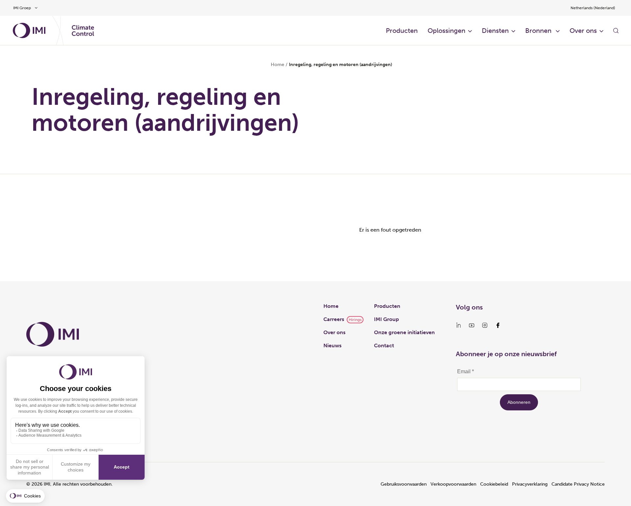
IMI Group (386, 319)
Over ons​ (583, 30)
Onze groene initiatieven (404, 332)
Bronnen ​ (539, 30)
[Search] (616, 30)
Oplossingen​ (446, 30)
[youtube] (471, 325)
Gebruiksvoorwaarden (404, 484)
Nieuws (332, 345)
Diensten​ (495, 30)
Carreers (333, 319)
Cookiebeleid (494, 484)
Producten (402, 30)
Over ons (334, 332)
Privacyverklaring (530, 484)
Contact (384, 345)
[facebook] (498, 325)
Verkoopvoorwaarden (453, 484)
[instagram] (484, 325)
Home (277, 64)
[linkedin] (458, 325)
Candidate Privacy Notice (578, 484)
